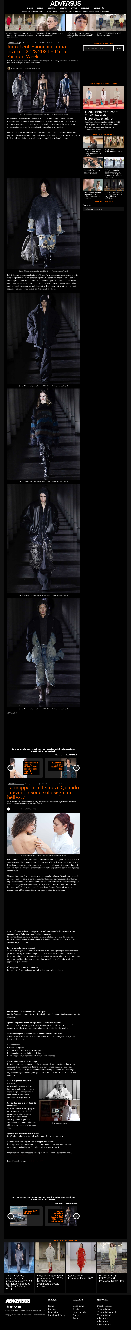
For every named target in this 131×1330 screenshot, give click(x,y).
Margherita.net (104, 1306)
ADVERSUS (11, 43)
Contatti (52, 1309)
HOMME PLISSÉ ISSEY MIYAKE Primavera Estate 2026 (109, 34)
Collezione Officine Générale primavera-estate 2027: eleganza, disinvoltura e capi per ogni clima (113, 173)
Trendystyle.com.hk (106, 1312)
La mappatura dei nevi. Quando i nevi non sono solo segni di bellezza (31, 768)
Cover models (79, 1312)
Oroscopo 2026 (81, 11)
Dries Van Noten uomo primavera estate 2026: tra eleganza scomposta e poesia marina (19, 35)
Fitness (76, 1315)
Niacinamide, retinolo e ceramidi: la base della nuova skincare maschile (92, 195)
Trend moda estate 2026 (99, 11)
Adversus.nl (102, 1321)
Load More (43, 1231)
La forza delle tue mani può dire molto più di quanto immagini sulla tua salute (92, 152)
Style (74, 8)
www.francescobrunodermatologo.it (22, 1155)
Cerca (118, 48)
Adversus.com (104, 1324)
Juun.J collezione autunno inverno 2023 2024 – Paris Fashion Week (56, 1216)
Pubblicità (53, 1312)
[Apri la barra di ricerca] (103, 8)
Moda (40, 8)
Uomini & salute (19, 784)
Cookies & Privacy (56, 1315)
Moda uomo (78, 1306)
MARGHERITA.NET (34, 1161)
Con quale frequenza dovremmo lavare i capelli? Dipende (92, 172)
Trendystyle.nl (104, 1315)
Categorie (87, 205)
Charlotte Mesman (16, 68)
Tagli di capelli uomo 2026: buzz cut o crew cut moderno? (50, 34)
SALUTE (55, 11)
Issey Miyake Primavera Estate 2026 (80, 1277)
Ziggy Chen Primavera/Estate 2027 (114, 150)
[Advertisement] (43, 158)
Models (85, 8)
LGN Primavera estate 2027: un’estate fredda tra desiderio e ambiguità (113, 195)
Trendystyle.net (104, 1309)
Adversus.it (102, 1318)
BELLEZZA (63, 11)
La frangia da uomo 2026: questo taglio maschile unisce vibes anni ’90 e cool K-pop (80, 35)
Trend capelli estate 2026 (32, 11)
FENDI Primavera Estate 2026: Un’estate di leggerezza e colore (102, 115)
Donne (97, 8)
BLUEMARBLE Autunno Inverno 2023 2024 (57, 766)
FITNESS (48, 11)
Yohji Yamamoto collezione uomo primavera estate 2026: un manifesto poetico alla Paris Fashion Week (19, 1282)
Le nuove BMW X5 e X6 (30, 1212)
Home (30, 8)
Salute (63, 8)
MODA (71, 11)
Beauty (51, 8)
